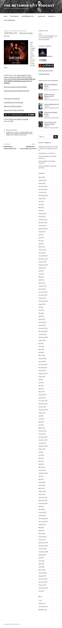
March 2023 (42, 177)
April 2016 (41, 425)
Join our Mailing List (9, 20)
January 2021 (42, 253)
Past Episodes (14, 16)
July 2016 (41, 416)
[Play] (6, 115)
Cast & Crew (41, 16)
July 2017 (41, 379)
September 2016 (43, 410)
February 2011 (42, 491)
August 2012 (42, 482)
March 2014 (42, 467)
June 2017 (41, 382)
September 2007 (43, 588)
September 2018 (43, 337)
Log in (40, 600)
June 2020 (41, 274)
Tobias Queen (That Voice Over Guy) (48, 146)
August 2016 (42, 413)
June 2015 (41, 455)
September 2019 (43, 301)
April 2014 (41, 464)
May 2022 (41, 207)
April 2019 (41, 316)
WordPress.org (43, 609)
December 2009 (43, 518)
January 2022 (42, 216)
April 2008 (41, 567)
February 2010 (42, 512)
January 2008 (42, 576)
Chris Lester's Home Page (46, 70)
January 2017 (42, 397)
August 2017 (42, 376)
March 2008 (42, 570)
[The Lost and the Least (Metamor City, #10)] (41, 124)
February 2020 (42, 286)
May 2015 (41, 458)
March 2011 (42, 488)
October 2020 (42, 262)
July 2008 (41, 557)
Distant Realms (12, 79)
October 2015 (42, 443)
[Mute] (29, 115)
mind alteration (20, 135)
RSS (12, 121)
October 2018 (42, 334)
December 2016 (43, 400)
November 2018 (43, 331)
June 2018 (41, 346)
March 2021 (42, 246)
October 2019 (42, 298)
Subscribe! (49, 56)
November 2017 (43, 367)
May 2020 (41, 277)
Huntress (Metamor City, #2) (51, 104)
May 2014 (41, 461)
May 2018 (41, 349)
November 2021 (43, 222)
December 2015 (43, 437)
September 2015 (43, 446)
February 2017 (42, 394)
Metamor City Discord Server (13, 106)
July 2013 (41, 476)
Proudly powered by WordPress (11, 624)
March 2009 (42, 533)
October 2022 (42, 192)
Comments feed (43, 606)
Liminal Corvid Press (44, 74)
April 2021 (41, 243)
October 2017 (42, 370)
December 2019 (43, 292)
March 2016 (42, 428)
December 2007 (43, 579)
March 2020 (42, 283)
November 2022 (43, 189)
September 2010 (43, 503)
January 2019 (42, 325)
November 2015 (43, 440)
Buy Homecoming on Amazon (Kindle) (15, 87)
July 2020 (41, 271)
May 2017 (41, 385)
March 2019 (42, 319)
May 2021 (41, 240)
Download (25, 119)
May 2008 (41, 564)
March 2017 (42, 391)
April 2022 (41, 210)
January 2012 (42, 485)
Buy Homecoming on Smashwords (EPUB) (16, 91)
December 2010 (43, 497)
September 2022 (43, 195)
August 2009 (42, 524)
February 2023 (42, 180)
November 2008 (43, 545)
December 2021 (43, 219)
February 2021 (42, 250)
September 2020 (43, 265)
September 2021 (43, 228)
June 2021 (41, 237)
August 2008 (42, 554)
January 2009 (42, 539)
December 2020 (43, 255)
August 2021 (42, 231)
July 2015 (41, 452)
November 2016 (43, 403)
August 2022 (42, 198)
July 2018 (41, 343)
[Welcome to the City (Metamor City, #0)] (41, 96)
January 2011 (42, 494)
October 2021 (42, 225)
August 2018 (42, 340)
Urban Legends (21, 75)
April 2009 (41, 530)
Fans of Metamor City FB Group (13, 102)
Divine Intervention (15, 77)
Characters (51, 16)
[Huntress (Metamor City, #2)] (41, 106)
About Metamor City (28, 16)
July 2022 (41, 201)
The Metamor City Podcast (29, 5)
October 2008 (42, 548)
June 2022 (41, 204)
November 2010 (43, 500)
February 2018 (42, 358)
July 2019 (41, 307)
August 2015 (42, 449)
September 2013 (43, 473)
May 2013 (41, 479)
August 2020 (42, 268)
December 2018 (43, 328)
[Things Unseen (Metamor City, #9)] (41, 114)
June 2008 (41, 561)
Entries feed (42, 603)
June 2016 (41, 419)
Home (5, 16)
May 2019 (41, 313)
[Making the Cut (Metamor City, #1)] (41, 87)
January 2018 (42, 361)
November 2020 (43, 259)
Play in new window (15, 119)
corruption (10, 132)
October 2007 (42, 585)
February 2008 (42, 573)
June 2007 (41, 591)
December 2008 (43, 542)
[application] (19, 114)
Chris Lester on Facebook (12, 98)
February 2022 (42, 213)
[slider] (32, 114)
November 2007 (43, 582)
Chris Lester (21, 30)
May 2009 (41, 527)
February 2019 (42, 322)
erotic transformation (23, 132)
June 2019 (41, 310)
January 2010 (42, 515)
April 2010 (41, 506)
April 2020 (41, 280)
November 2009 (43, 521)
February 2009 (42, 536)
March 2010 (42, 509)
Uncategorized (11, 130)
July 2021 (41, 234)
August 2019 (42, 304)
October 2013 (42, 470)
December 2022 (43, 186)
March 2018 (42, 355)
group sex (9, 133)
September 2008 (43, 551)
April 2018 (41, 352)
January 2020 (42, 289)
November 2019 (43, 295)
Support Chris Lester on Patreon (14, 110)
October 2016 (42, 407)
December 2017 (43, 364)
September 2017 (43, 373)
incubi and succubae (21, 133)
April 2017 (41, 388)
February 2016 (42, 431)
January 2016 (42, 434)
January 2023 (42, 183)
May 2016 (41, 422)
